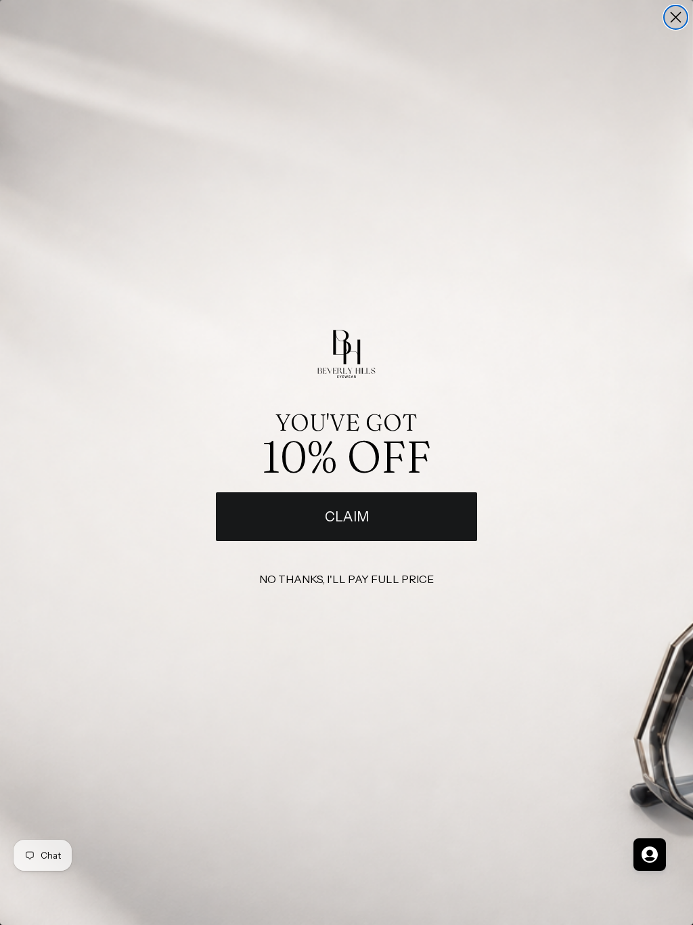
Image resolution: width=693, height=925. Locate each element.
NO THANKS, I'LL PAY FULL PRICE (346, 579)
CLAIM (347, 517)
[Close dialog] (676, 17)
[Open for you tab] (649, 854)
